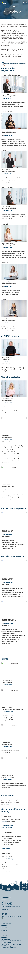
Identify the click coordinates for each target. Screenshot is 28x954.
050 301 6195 (8, 746)
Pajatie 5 (4, 821)
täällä (7, 804)
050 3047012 (8, 286)
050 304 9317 (8, 210)
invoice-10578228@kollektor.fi (10, 859)
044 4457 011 (8, 98)
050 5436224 (8, 174)
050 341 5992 (8, 247)
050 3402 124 (8, 135)
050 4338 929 (8, 582)
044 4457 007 (8, 712)
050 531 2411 (8, 323)
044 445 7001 (8, 623)
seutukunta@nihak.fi (7, 827)
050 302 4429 (8, 362)
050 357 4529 (8, 440)
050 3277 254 (8, 685)
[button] (14, 7)
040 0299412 (8, 779)
